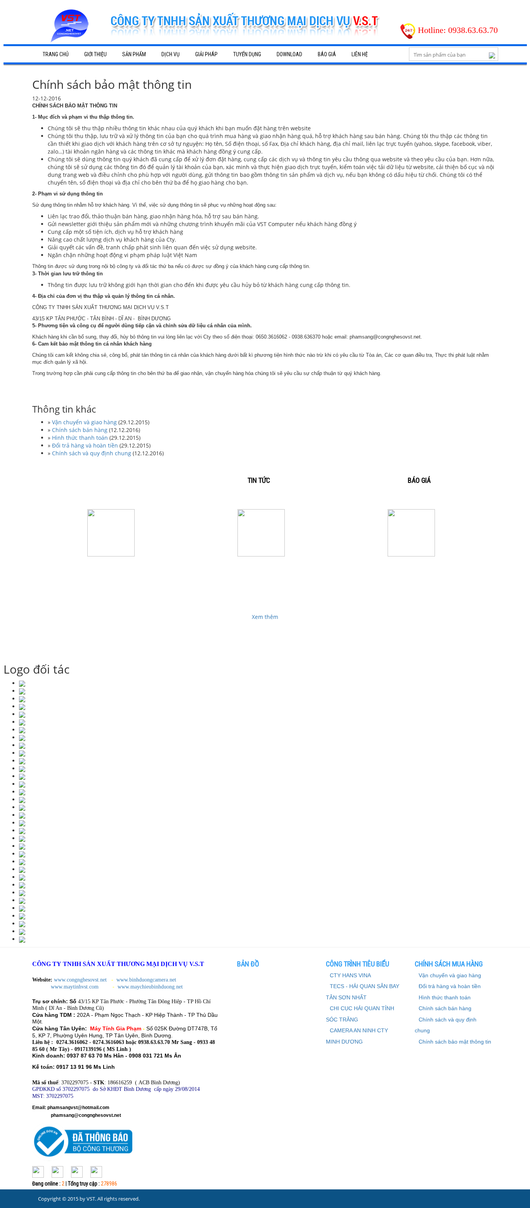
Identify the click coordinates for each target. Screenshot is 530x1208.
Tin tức (259, 480)
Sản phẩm (134, 54)
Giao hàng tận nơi (261, 569)
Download (289, 54)
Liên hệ (360, 54)
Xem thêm (265, 616)
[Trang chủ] (71, 28)
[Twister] (77, 1171)
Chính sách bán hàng (79, 430)
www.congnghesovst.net (80, 980)
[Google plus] (57, 1171)
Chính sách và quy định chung (91, 453)
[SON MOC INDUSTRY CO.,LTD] (22, 683)
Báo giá (327, 54)
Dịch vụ (170, 54)
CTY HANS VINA (350, 975)
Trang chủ (56, 54)
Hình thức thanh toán (80, 437)
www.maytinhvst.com (75, 987)
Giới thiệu (95, 54)
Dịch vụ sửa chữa (111, 569)
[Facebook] (38, 1171)
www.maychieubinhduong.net (150, 987)
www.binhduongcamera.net (147, 980)
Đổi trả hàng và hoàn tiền (85, 445)
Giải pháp (206, 54)
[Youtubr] (96, 1171)
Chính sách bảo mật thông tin (455, 1042)
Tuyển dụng (247, 54)
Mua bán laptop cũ (411, 569)
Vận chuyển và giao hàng (84, 422)
